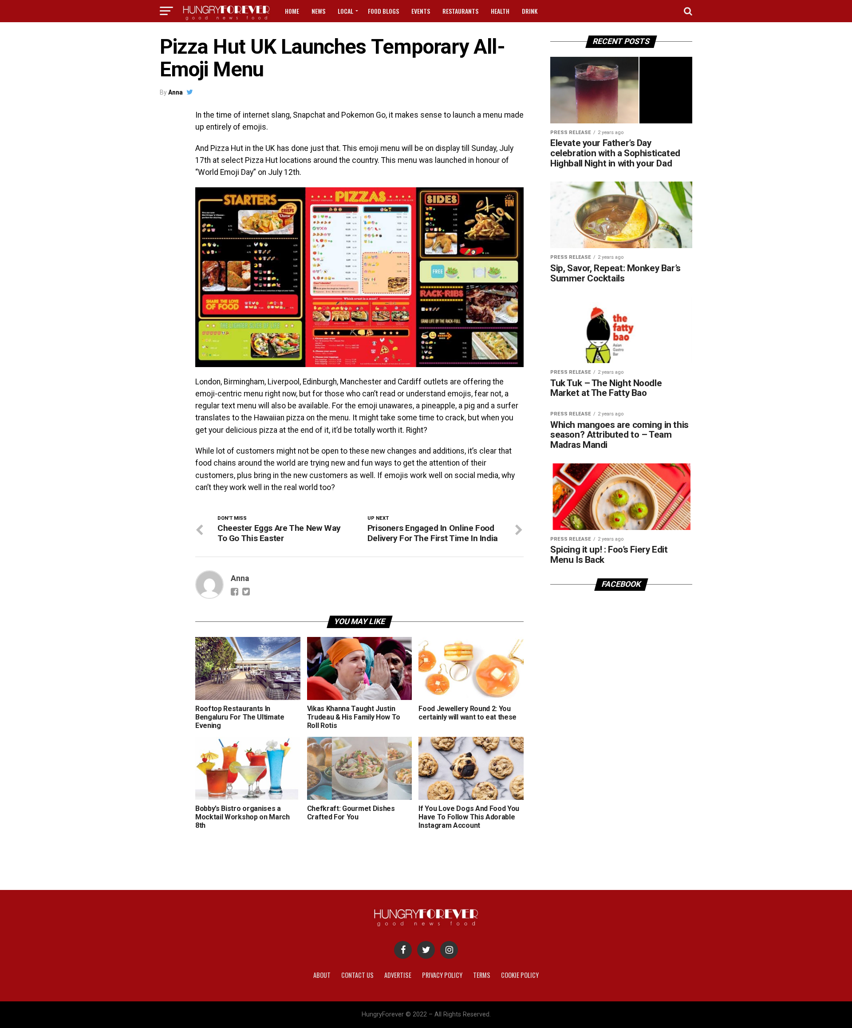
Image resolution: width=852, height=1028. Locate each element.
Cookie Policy (520, 975)
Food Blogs (383, 11)
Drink (529, 11)
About (322, 975)
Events (420, 11)
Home (292, 11)
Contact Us (357, 975)
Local (345, 11)
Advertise (397, 975)
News (318, 11)
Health (500, 11)
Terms (481, 975)
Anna (175, 92)
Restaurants (460, 11)
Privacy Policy (442, 975)
